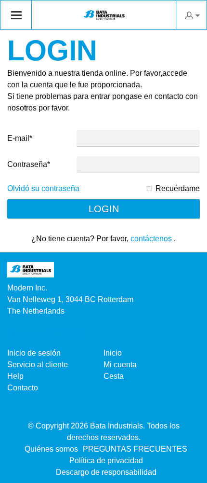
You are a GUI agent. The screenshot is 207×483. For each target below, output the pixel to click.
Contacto (22, 388)
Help (15, 376)
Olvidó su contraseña (43, 188)
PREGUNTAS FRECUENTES (135, 449)
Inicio (113, 353)
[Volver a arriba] (186, 472)
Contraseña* (28, 164)
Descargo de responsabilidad (106, 472)
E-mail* (19, 138)
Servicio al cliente (37, 364)
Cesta (114, 376)
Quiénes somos (51, 449)
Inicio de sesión (34, 353)
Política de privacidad (106, 460)
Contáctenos (151, 239)
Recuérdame (177, 188)
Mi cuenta (120, 364)
